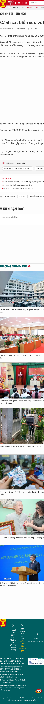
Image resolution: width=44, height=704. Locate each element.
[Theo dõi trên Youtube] (19, 3)
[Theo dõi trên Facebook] (16, 3)
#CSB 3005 (22, 196)
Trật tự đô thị (17, 8)
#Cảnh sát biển (10, 196)
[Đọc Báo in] (27, 3)
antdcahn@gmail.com (36, 641)
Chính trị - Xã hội (32, 8)
